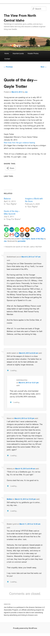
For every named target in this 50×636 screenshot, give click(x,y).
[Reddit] (22, 229)
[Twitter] (43, 229)
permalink (21, 241)
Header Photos (33, 53)
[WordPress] (22, 234)
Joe (26, 92)
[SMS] (6, 234)
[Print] (27, 229)
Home (6, 53)
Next (43, 67)
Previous (8, 67)
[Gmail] (11, 234)
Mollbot (9, 499)
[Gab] (6, 229)
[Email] (32, 229)
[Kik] (27, 234)
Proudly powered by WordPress (25, 628)
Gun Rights (26, 238)
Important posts (18, 53)
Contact (7, 59)
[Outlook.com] (17, 234)
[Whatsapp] (17, 229)
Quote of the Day (37, 238)
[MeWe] (11, 229)
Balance (7, 198)
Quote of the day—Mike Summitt (12, 212)
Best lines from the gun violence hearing (19, 142)
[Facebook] (37, 229)
